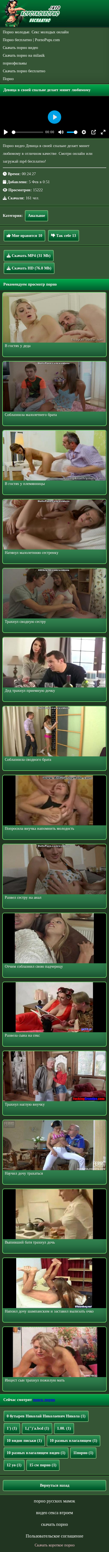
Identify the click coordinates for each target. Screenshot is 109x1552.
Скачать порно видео (20, 48)
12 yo (14, 1465)
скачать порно (54, 1524)
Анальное (36, 216)
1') (12, 1428)
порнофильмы (15, 63)
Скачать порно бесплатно (24, 71)
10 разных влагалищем (73, 1441)
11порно (83, 1453)
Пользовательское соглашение (54, 1536)
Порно (8, 79)
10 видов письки (24, 1441)
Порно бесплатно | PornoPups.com (31, 40)
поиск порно (44, 1400)
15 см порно (42, 1465)
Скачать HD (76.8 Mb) (31, 268)
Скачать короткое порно (55, 1545)
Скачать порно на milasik (24, 55)
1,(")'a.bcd (37, 1428)
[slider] (27, 132)
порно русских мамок (54, 1501)
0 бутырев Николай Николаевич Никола (46, 1416)
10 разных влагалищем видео (36, 1453)
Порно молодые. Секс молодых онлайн (36, 32)
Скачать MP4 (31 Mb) (31, 256)
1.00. (64, 1428)
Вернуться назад (54, 1485)
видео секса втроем (54, 1512)
